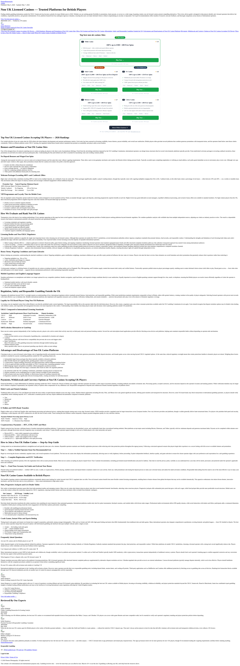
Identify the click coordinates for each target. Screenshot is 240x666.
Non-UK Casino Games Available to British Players (50, 33)
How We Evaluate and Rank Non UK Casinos (90, 31)
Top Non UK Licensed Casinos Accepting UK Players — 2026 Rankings (23, 31)
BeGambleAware (9, 650)
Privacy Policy (5, 657)
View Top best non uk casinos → (10, 19)
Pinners (7, 1)
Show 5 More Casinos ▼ (120, 127)
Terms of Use (14, 657)
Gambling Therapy (30, 650)
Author (3, 3)
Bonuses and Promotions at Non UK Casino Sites (61, 31)
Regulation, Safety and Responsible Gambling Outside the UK (124, 31)
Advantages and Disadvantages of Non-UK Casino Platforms (161, 31)
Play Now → (120, 60)
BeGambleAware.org (135, 131)
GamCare (20, 650)
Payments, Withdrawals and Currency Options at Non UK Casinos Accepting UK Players (208, 31)
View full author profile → (8, 596)
